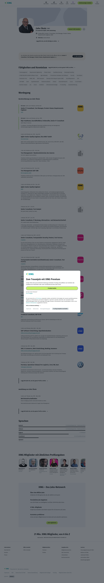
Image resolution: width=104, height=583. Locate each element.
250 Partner (38, 298)
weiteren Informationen (31, 302)
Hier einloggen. (29, 293)
